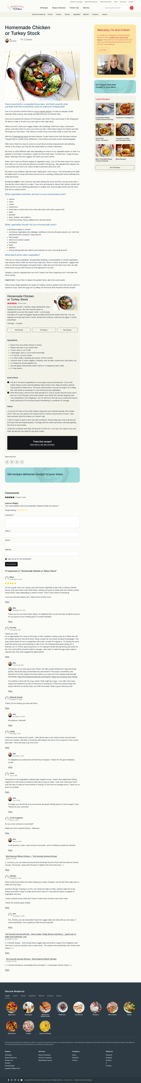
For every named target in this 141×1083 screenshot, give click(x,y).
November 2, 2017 (15, 733)
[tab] (7, 996)
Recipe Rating (10, 510)
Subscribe (123, 1)
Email (7, 540)
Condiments (79, 1014)
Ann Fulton (13, 41)
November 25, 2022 (16, 579)
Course (50, 14)
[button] (9, 53)
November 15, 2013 (15, 878)
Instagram (109, 1057)
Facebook (109, 1055)
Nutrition (86, 8)
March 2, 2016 (14, 820)
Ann (14, 608)
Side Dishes (12, 1033)
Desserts (96, 1014)
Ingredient (76, 14)
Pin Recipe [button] (43, 330)
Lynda (12, 731)
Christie (13, 876)
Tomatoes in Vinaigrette (125, 118)
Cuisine (58, 14)
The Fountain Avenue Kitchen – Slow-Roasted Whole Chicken (31, 959)
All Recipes (44, 8)
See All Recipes (115, 167)
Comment (9, 515)
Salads (129, 1014)
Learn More (103, 50)
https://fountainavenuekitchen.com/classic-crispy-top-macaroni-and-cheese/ (47, 677)
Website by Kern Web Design (83, 1080)
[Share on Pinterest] (12, 462)
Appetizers (11, 1014)
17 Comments (28, 39)
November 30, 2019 (16, 699)
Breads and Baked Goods (45, 1015)
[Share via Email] (22, 462)
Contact (131, 1)
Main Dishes (112, 1014)
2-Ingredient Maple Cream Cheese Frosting (104, 118)
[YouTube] (21, 1080)
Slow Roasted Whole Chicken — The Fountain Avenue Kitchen (31, 856)
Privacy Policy (68, 1080)
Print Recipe (19, 330)
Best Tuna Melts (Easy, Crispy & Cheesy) (104, 160)
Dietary (67, 14)
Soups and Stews (45, 1033)
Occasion (95, 14)
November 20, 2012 (11, 939)
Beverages (28, 1014)
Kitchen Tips (74, 8)
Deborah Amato (16, 697)
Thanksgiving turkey (20, 136)
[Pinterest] (15, 1080)
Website (8, 550)
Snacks (28, 1033)
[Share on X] (17, 462)
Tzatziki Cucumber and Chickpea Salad (123, 139)
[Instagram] (11, 1080)
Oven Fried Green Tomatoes (102, 139)
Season (104, 14)
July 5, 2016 (13, 775)
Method (86, 14)
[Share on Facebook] (7, 462)
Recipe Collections (59, 8)
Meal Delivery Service (91, 1)
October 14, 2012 (11, 961)
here (27, 287)
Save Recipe (67, 330)
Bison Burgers (121, 159)
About (116, 1)
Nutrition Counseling (76, 1)
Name (8, 531)
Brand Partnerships (106, 1)
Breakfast (62, 1014)
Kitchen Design (9, 1065)
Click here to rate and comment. (42, 445)
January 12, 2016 (11, 858)
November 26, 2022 (19, 610)
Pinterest (109, 1060)
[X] (18, 1080)
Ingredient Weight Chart (12, 1068)
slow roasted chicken (43, 111)
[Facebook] (8, 1080)
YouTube (108, 1065)
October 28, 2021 (15, 630)
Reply (7, 602)
